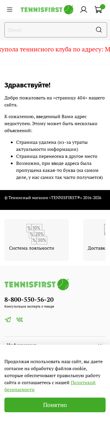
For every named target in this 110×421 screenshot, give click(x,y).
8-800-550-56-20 (29, 299)
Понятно (55, 405)
